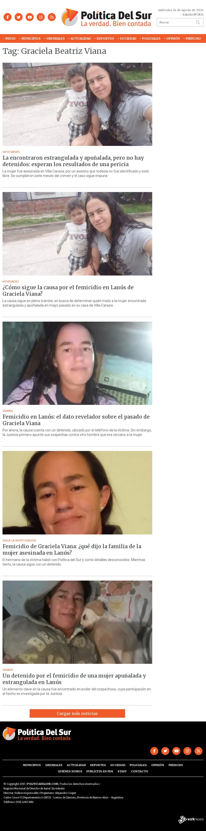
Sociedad (128, 38)
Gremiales (55, 38)
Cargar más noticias (77, 713)
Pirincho (193, 38)
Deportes (105, 38)
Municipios (31, 38)
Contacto (139, 771)
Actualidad (81, 38)
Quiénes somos (70, 771)
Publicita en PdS (99, 771)
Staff (122, 771)
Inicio (11, 38)
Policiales (151, 38)
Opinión (173, 38)
